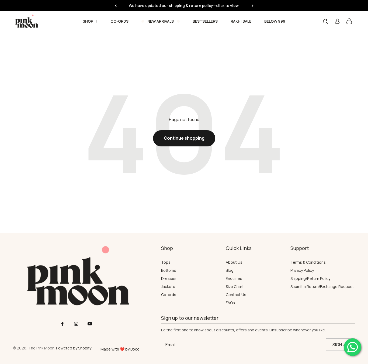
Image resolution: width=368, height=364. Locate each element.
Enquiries (234, 278)
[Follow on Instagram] (76, 323)
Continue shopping (184, 138)
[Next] (253, 6)
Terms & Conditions (308, 262)
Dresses (168, 278)
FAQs (230, 303)
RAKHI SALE (241, 21)
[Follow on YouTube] (89, 323)
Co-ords (119, 21)
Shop (88, 21)
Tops (166, 262)
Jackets (168, 287)
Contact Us (236, 295)
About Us (234, 262)
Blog (230, 270)
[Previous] (116, 6)
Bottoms (168, 270)
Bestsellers (205, 21)
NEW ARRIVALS (160, 21)
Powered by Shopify (73, 348)
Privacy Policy (302, 270)
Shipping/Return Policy (310, 278)
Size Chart (235, 287)
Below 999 (274, 21)
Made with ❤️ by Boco (120, 349)
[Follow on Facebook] (62, 323)
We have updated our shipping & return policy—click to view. (184, 5)
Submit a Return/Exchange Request (322, 287)
